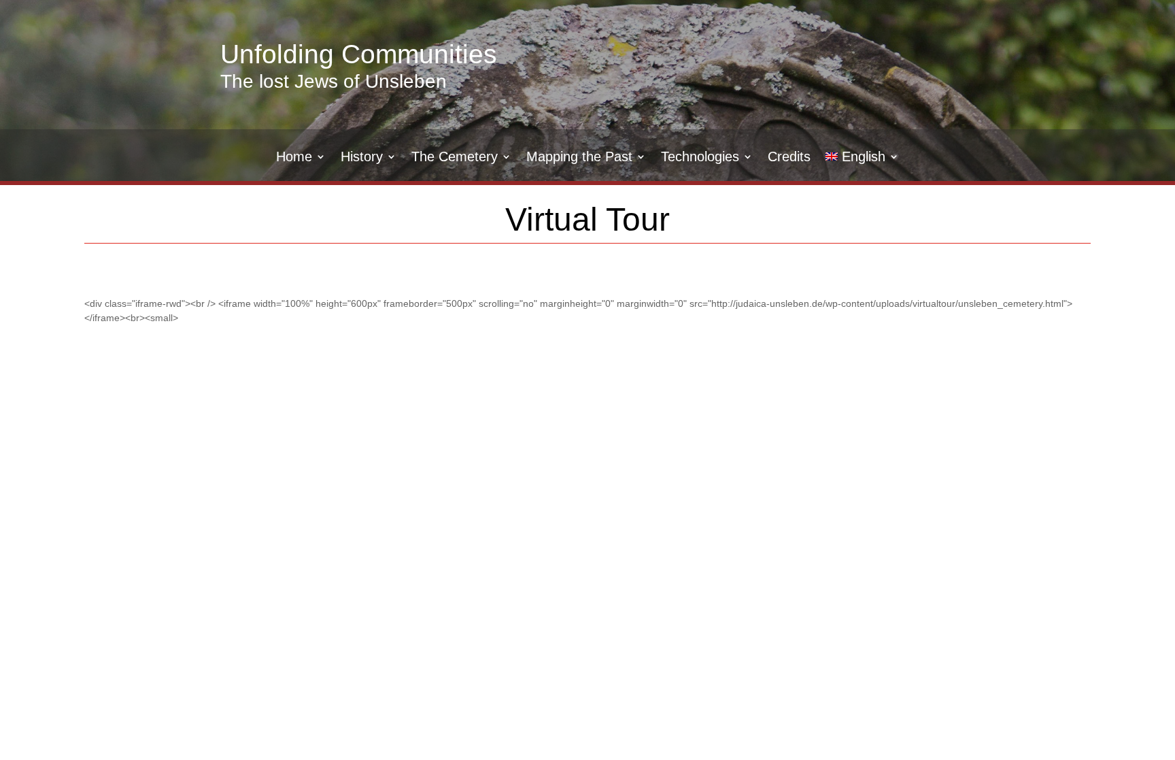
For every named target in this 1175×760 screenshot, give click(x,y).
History (362, 158)
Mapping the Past (579, 158)
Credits (789, 158)
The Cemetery (454, 158)
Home (294, 158)
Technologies (700, 158)
